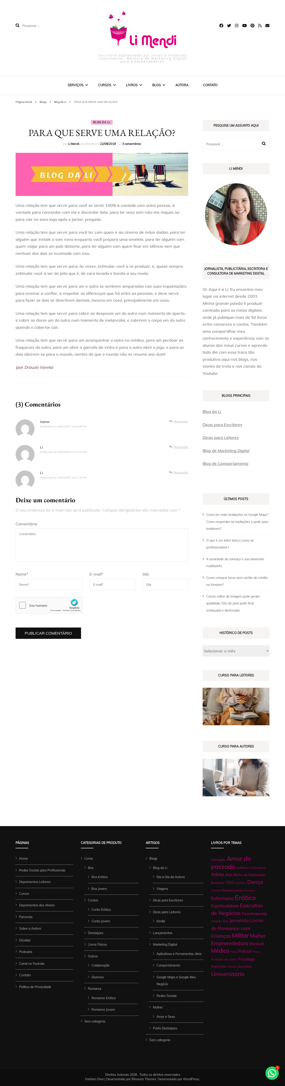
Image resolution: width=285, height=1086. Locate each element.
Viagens (162, 889)
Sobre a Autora (30, 929)
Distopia (227, 890)
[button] (272, 1073)
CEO (229, 882)
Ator (229, 874)
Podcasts (25, 952)
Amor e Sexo (166, 1017)
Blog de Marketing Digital (226, 450)
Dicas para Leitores (221, 437)
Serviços (75, 85)
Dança (255, 882)
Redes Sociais (167, 996)
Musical (256, 943)
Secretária (245, 966)
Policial (244, 951)
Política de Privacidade (35, 987)
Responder (181, 421)
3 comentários (131, 143)
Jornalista (239, 920)
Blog (156, 85)
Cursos (104, 85)
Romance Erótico (104, 998)
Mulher (158, 1007)
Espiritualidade (225, 906)
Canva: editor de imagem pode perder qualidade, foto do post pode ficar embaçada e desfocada (233, 603)
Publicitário (219, 966)
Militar (240, 935)
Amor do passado (231, 862)
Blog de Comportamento (225, 463)
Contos (93, 900)
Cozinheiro (240, 883)
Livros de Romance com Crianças (237, 928)
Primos (256, 951)
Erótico (245, 898)
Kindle (161, 921)
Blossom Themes (144, 1079)
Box (91, 868)
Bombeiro (217, 883)
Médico (220, 950)
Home (23, 859)
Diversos (98, 977)
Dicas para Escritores (222, 424)
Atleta (217, 874)
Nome (22, 574)
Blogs (153, 859)
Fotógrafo (216, 921)
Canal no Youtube (32, 964)
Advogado (218, 859)
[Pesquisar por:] (50, 25)
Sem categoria (94, 1021)
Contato (210, 85)
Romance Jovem (103, 1010)
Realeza (232, 966)
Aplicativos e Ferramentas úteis (179, 954)
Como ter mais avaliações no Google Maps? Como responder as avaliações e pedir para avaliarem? (237, 522)
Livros (132, 85)
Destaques (95, 933)
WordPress (191, 1079)
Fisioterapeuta (254, 913)
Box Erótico (100, 877)
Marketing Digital (165, 945)
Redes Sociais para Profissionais (42, 870)
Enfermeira (222, 898)
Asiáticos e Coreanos (251, 867)
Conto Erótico (101, 910)
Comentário (26, 523)
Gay (225, 921)
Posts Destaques (165, 1028)
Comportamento (168, 965)
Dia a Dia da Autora (171, 877)
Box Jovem (99, 889)
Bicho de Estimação (249, 875)
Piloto (233, 951)
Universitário (227, 973)
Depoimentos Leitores (35, 882)
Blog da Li (101, 122)
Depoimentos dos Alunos (37, 905)
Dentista (215, 890)
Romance (95, 989)
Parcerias (26, 917)
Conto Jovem (101, 921)
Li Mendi (73, 143)
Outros (93, 956)
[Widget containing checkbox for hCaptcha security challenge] (49, 605)
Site (145, 574)
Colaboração (101, 965)
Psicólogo (246, 959)
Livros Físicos (97, 945)
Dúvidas (25, 940)
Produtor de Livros (224, 959)
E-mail (96, 574)
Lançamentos (162, 933)
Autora (181, 85)
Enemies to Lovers (244, 890)
